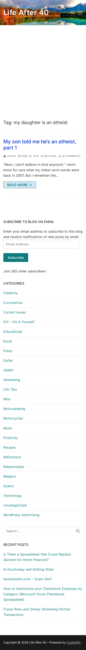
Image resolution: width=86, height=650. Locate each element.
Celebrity (10, 293)
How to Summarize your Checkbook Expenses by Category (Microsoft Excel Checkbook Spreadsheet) (42, 594)
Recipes (9, 447)
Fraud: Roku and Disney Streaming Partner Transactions (37, 612)
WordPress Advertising (21, 515)
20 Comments (70, 156)
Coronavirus (13, 302)
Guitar (8, 360)
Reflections (12, 457)
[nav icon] (80, 12)
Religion (50, 156)
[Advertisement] (43, 70)
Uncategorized (15, 505)
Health (8, 370)
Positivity (10, 438)
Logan (11, 156)
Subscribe (16, 257)
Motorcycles (13, 418)
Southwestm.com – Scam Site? (27, 579)
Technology (12, 495)
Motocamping (14, 409)
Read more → (19, 185)
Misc (7, 399)
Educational (12, 331)
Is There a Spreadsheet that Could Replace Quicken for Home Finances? (37, 557)
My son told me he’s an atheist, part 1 (39, 145)
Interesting (11, 380)
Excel (7, 341)
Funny (8, 351)
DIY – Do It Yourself (18, 322)
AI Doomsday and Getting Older (28, 569)
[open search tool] (73, 12)
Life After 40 (26, 12)
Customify (74, 642)
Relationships (13, 467)
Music (8, 428)
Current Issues (14, 312)
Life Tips (10, 389)
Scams (8, 486)
